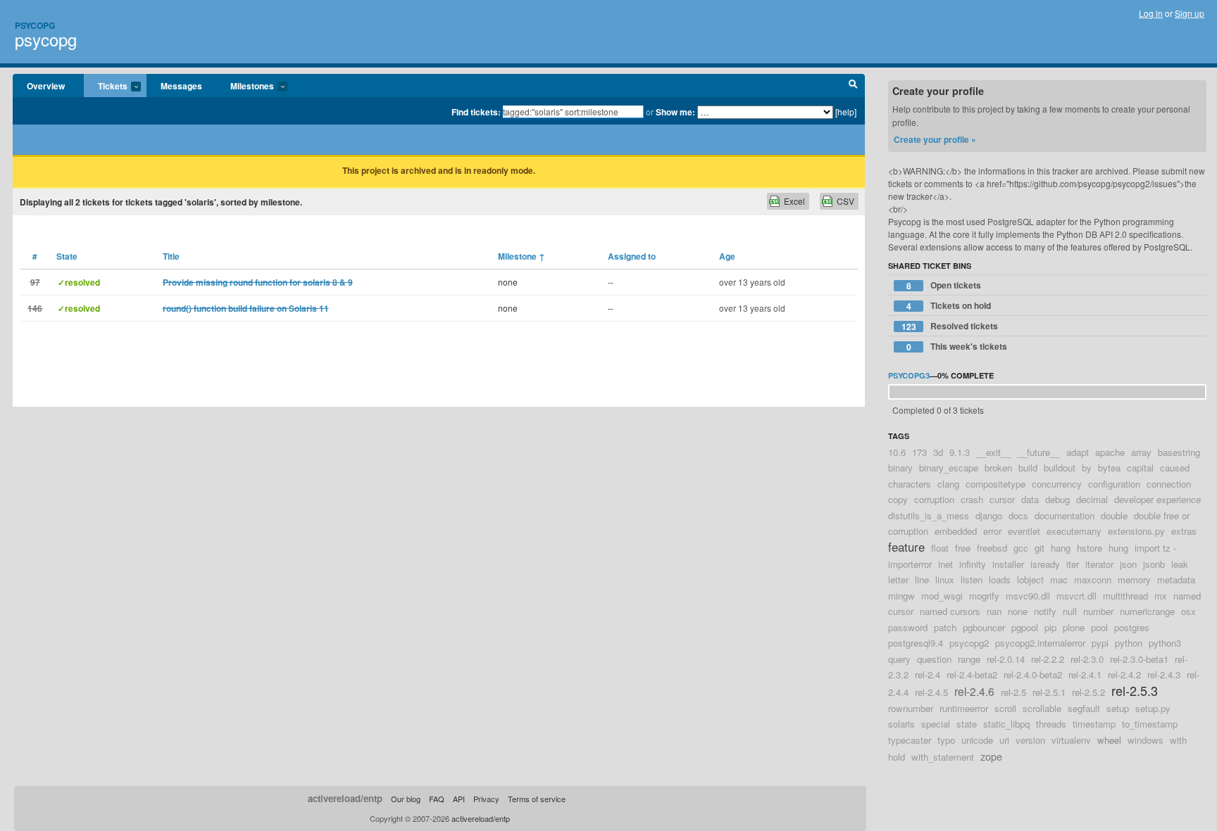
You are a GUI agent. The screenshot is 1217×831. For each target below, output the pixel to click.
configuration (1114, 483)
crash (972, 499)
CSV (845, 201)
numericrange (1147, 611)
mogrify (984, 595)
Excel (794, 201)
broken (998, 467)
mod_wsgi (942, 595)
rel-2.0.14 (1006, 659)
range (969, 659)
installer (1008, 564)
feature (906, 546)
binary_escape (948, 467)
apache (1110, 452)
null (1070, 611)
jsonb (1154, 564)
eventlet (1024, 531)
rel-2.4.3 (1163, 674)
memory (1134, 579)
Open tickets (944, 285)
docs (1018, 515)
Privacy (486, 798)
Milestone (521, 256)
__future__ (1038, 452)
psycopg (46, 39)
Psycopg (35, 25)
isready (1045, 564)
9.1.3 (959, 452)
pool (1099, 627)
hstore (1089, 547)
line (922, 579)
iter (1072, 564)
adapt (1077, 452)
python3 (1165, 642)
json (1128, 564)
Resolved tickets (950, 326)
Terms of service (537, 798)
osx (1188, 611)
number (1098, 611)
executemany (1074, 531)
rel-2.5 (1013, 692)
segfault (1084, 708)
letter (898, 579)
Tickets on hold (949, 305)
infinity (972, 564)
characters (909, 483)
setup (1117, 708)
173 (919, 452)
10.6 (897, 452)
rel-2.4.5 (931, 692)
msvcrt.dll (1076, 595)
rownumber (910, 708)
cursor (1002, 499)
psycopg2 (969, 642)
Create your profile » (935, 139)
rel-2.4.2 (1124, 674)
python (1128, 642)
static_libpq (1006, 723)
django (988, 515)
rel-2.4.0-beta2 (1033, 674)
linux (944, 579)
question (934, 659)
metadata (1176, 579)
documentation (1064, 515)
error (992, 531)
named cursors (950, 611)
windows (1145, 740)
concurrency (1057, 483)
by (1087, 467)
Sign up (1189, 13)
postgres (1131, 627)
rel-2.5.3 (1134, 690)
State (66, 256)
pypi (1100, 642)
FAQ (436, 798)
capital (1140, 467)
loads (1000, 579)
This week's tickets (957, 346)
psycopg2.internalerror (1040, 642)
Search (853, 86)
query (899, 659)
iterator (1099, 564)
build (1027, 467)
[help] (845, 112)
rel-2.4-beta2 (972, 674)
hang (1061, 547)
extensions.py (1136, 531)
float (940, 547)
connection (1169, 483)
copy (898, 499)
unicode (977, 740)
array (1141, 452)
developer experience (1157, 499)
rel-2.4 (927, 674)
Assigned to (632, 256)
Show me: (675, 112)
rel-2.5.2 (1088, 692)
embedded (956, 531)
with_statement (942, 756)
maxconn (1092, 579)
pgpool (1024, 627)
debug (1057, 499)
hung (1118, 547)
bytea (1109, 467)
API (459, 798)
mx (1160, 595)
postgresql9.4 (915, 642)
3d (938, 452)
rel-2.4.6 (974, 691)
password (908, 627)
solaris (901, 723)
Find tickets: (476, 112)
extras (1184, 531)
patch (945, 627)
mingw (901, 595)
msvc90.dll (1028, 595)
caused (1175, 467)
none (1018, 611)
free (963, 547)
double (1114, 515)
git (1039, 547)
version (1030, 740)
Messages (181, 86)
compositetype (995, 483)
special (935, 723)
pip (1050, 627)
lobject (1030, 579)
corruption (934, 499)
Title (171, 256)
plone (1074, 627)
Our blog (405, 798)
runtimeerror (964, 708)
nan (994, 611)
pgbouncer (984, 627)
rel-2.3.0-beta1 (1139, 659)
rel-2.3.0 (1087, 659)
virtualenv (1071, 740)
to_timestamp (1150, 723)
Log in (1151, 13)
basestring (1179, 452)
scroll (1005, 708)
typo (946, 740)
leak (1179, 564)
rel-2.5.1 (1049, 692)
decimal (1092, 499)
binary (900, 467)
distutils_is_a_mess (928, 515)
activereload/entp (345, 798)
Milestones (245, 87)
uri (1004, 740)
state (966, 723)
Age (727, 256)
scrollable (1042, 708)
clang (948, 483)
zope (991, 756)
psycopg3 (909, 375)
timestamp (1094, 723)
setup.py (1153, 708)
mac (1059, 579)
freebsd (992, 547)
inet (945, 564)
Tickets (105, 87)
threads (1051, 723)
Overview (46, 86)
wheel (1109, 740)
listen (971, 579)
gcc (1020, 547)
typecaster (909, 740)
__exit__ (993, 452)
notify (1045, 611)
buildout (1059, 467)
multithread (1125, 595)
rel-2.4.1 (1084, 674)
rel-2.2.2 (1047, 659)
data (1030, 499)
